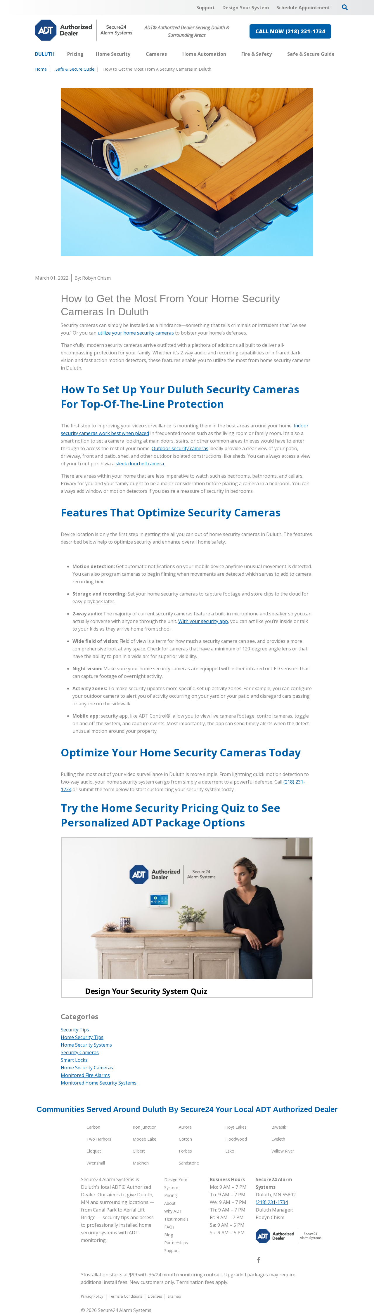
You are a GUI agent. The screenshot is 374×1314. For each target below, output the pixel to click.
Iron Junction (145, 1127)
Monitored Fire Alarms (85, 1075)
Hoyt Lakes (236, 1127)
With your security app (203, 621)
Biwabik (278, 1127)
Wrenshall (95, 1163)
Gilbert (139, 1151)
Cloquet (93, 1151)
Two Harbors (98, 1139)
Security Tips (75, 1029)
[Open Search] (345, 7)
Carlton (93, 1127)
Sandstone (189, 1163)
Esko (229, 1151)
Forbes (185, 1151)
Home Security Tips (82, 1037)
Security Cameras (80, 1052)
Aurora (185, 1127)
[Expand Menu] (133, 54)
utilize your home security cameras (136, 333)
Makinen (141, 1163)
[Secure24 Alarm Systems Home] (83, 30)
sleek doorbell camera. (140, 463)
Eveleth (278, 1139)
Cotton (185, 1139)
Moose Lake (144, 1139)
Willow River (282, 1151)
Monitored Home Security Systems (98, 1083)
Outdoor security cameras (180, 448)
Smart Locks (74, 1060)
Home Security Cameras (87, 1067)
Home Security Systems (86, 1045)
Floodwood (236, 1139)
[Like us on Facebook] (259, 1261)
